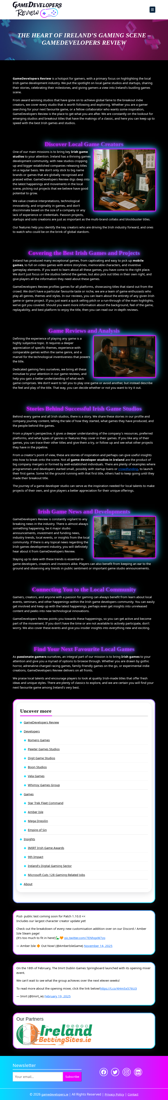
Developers (32, 731)
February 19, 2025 (57, 996)
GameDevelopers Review (41, 722)
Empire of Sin (37, 830)
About (28, 884)
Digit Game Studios (41, 758)
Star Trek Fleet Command (45, 803)
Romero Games (39, 740)
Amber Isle (35, 812)
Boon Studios (37, 767)
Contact (133, 1094)
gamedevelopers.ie (54, 1094)
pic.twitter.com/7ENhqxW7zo (84, 938)
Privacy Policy (114, 1094)
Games (29, 794)
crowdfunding (128, 469)
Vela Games (36, 776)
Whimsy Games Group (44, 785)
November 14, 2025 (98, 946)
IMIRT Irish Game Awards (46, 848)
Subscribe (72, 1076)
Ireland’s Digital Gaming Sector (50, 866)
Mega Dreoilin (38, 821)
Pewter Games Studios (44, 749)
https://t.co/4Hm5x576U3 (118, 988)
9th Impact (35, 857)
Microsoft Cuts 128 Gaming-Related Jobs (56, 875)
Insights (29, 839)
